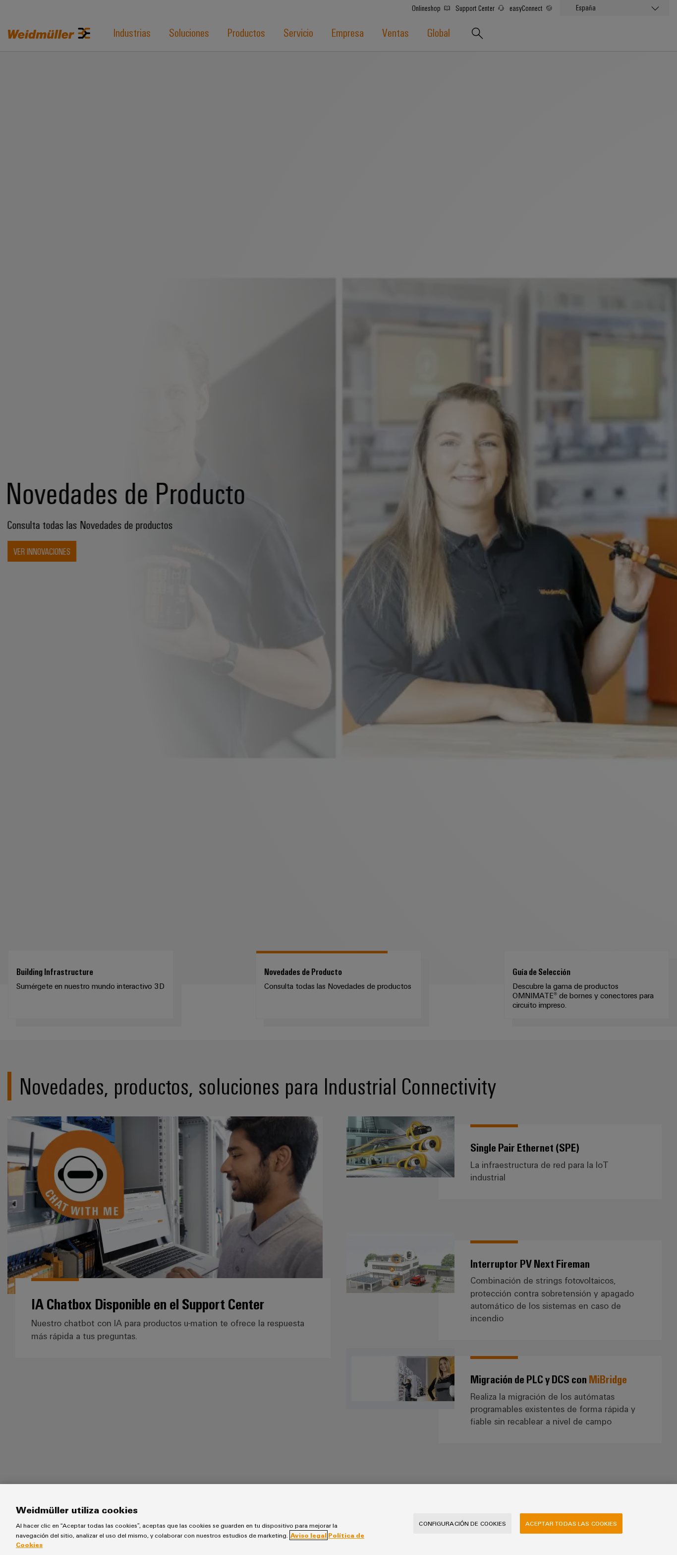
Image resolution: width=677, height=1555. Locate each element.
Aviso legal (308, 1535)
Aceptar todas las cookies (571, 1523)
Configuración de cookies (462, 1523)
